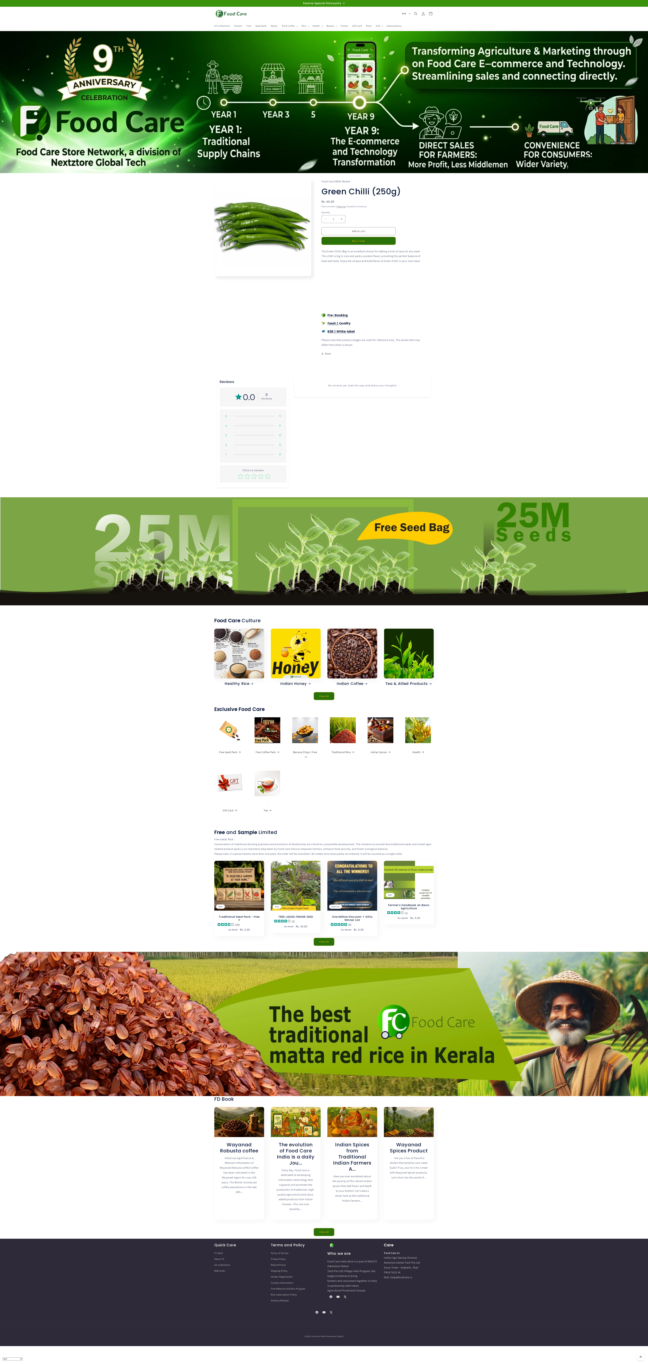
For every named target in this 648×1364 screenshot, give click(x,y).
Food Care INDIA (318, 1336)
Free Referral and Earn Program (288, 1288)
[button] (290, 25)
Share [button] (328, 353)
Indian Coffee (350, 683)
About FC (219, 1258)
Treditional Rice (341, 752)
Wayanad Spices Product (409, 1148)
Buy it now (358, 240)
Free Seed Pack (228, 752)
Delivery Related (280, 1300)
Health (416, 752)
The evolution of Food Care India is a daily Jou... (296, 1154)
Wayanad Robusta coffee (239, 1148)
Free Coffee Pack (266, 752)
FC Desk (218, 1253)
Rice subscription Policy (284, 1294)
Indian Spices (379, 752)
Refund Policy (278, 1265)
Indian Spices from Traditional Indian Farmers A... (352, 1157)
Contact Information (282, 1282)
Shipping (340, 206)
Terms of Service (280, 1253)
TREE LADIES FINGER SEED (295, 916)
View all (324, 696)
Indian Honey (293, 683)
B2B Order (219, 1270)
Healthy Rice (237, 683)
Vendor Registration (282, 1276)
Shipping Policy (279, 1270)
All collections (222, 1265)
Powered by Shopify (335, 1336)
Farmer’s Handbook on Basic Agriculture (409, 906)
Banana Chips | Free (305, 752)
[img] (226, 925)
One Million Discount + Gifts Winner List (352, 918)
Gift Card (228, 810)
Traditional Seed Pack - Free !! (239, 918)
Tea (266, 810)
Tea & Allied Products (406, 683)
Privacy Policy (278, 1258)
